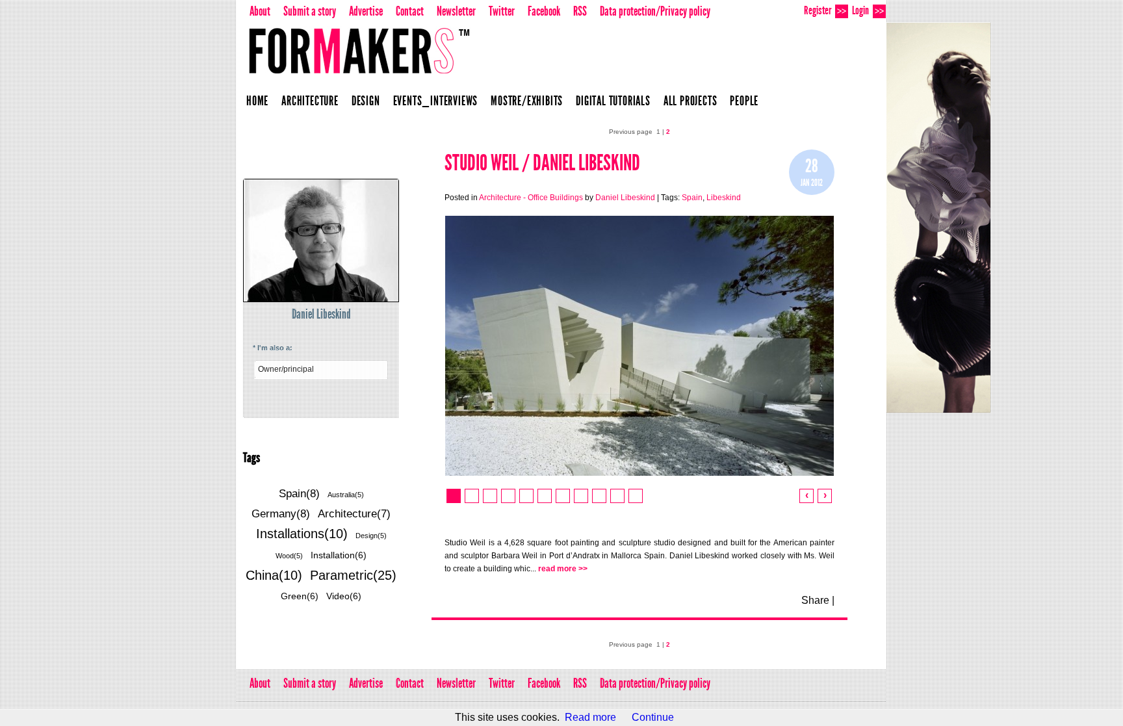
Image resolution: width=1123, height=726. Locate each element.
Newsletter (456, 11)
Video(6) (343, 596)
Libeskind (723, 197)
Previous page (630, 131)
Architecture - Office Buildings (531, 197)
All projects (690, 101)
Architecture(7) (354, 514)
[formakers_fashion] (938, 218)
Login (868, 10)
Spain (692, 197)
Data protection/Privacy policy (655, 11)
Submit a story (309, 11)
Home (257, 101)
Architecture (310, 101)
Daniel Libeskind (321, 314)
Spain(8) (299, 493)
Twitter (502, 11)
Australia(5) (346, 495)
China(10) (274, 575)
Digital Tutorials (613, 101)
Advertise (366, 11)
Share (815, 600)
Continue (653, 717)
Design (366, 101)
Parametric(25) (353, 575)
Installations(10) (302, 533)
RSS (580, 11)
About (260, 11)
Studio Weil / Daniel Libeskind (542, 162)
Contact (410, 11)
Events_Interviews (435, 101)
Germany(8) (281, 514)
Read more (590, 717)
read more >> (562, 568)
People (744, 101)
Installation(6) (339, 555)
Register (825, 10)
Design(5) (371, 535)
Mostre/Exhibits (527, 101)
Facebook (544, 11)
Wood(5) (289, 556)
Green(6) (299, 596)
